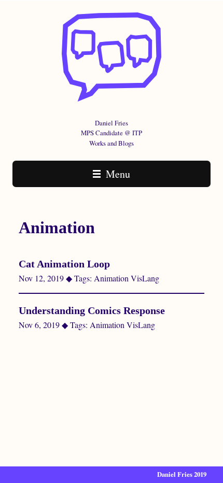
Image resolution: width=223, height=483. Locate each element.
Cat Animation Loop (64, 263)
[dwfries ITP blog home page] (111, 99)
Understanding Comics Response (92, 310)
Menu (116, 174)
